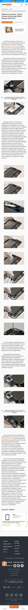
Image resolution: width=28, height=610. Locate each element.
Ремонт (17, 551)
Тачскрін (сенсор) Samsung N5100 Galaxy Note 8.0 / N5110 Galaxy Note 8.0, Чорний (13, 522)
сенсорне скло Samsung (12, 46)
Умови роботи (7, 543)
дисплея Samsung (7, 438)
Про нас (17, 548)
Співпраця (17, 553)
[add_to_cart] (19, 525)
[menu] (26, 4)
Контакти (17, 545)
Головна (5, 9)
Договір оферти (7, 546)
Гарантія (5, 549)
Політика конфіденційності (14, 603)
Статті (10, 9)
